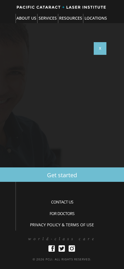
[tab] (47, 18)
